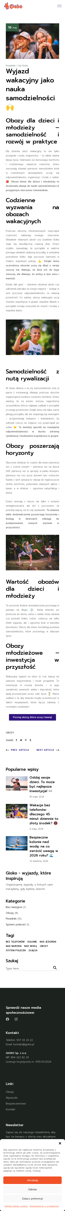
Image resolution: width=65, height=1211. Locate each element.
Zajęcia (33, 950)
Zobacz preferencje (32, 1198)
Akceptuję (32, 1180)
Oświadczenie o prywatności (44, 1206)
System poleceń (16, 924)
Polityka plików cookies (16, 1206)
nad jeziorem (48, 941)
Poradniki (11, 65)
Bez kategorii (14, 907)
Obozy (10, 732)
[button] (60, 1143)
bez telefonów (15, 941)
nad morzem (13, 946)
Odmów (32, 1189)
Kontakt (10, 1109)
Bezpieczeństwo (16, 1103)
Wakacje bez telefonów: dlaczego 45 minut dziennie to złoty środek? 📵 (44, 814)
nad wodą (30, 946)
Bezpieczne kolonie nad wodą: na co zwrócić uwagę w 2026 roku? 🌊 (44, 846)
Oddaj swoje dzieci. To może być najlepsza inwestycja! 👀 (42, 784)
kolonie (32, 941)
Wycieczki (12, 1098)
